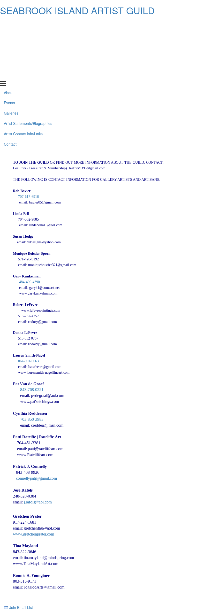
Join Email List (21, 607)
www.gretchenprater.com (33, 534)
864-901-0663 (28, 361)
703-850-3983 (28, 419)
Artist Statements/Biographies (28, 54)
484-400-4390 (29, 282)
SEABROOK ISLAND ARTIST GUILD (77, 10)
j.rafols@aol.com (38, 502)
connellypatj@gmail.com (36, 478)
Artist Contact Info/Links (23, 64)
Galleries (11, 44)
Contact (10, 75)
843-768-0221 (31, 389)
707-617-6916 (28, 197)
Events (9, 33)
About (8, 23)
